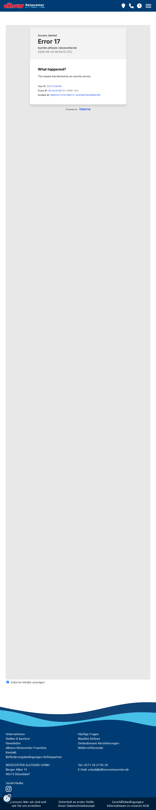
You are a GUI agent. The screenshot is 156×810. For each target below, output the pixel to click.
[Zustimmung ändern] (7, 797)
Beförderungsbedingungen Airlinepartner (34, 757)
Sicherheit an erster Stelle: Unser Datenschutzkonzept (76, 803)
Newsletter (13, 743)
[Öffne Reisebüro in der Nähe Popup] (123, 5)
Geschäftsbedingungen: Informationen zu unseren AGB (128, 803)
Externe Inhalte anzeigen (28, 682)
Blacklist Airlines (89, 738)
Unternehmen (15, 734)
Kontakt (11, 752)
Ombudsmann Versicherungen (98, 743)
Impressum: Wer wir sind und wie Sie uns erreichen (26, 803)
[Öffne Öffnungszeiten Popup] (131, 5)
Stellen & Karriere (18, 738)
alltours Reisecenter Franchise (26, 747)
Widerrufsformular (90, 747)
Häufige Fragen (88, 734)
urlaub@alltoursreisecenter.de (108, 769)
